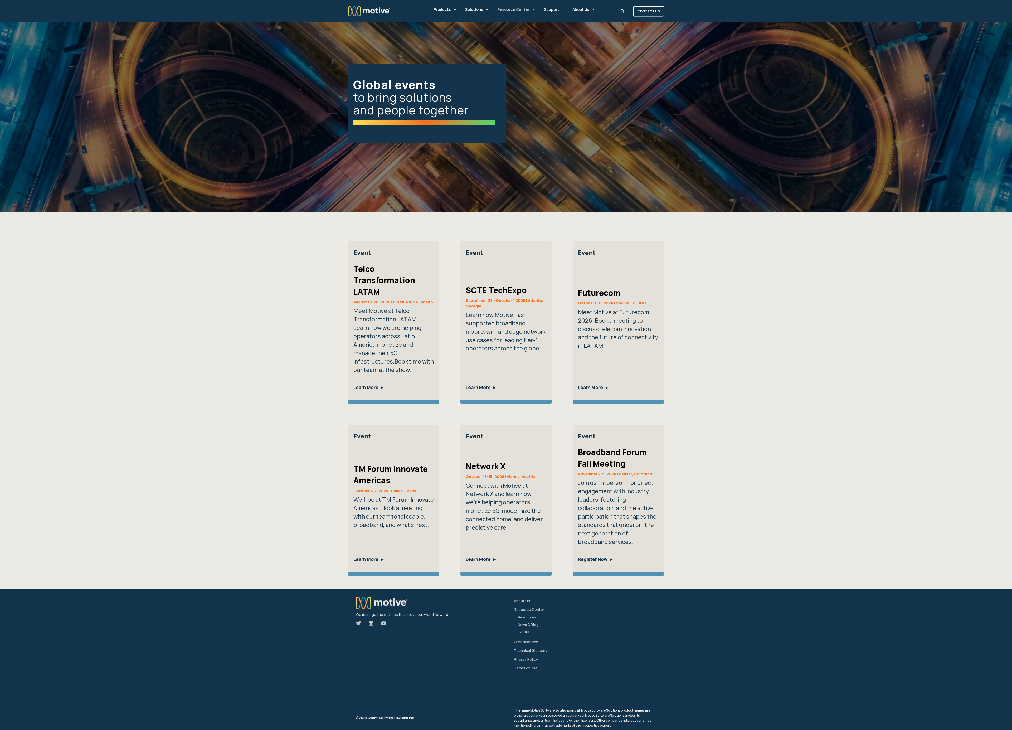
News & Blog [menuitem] (528, 624)
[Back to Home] (369, 11)
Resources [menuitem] (527, 617)
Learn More (365, 387)
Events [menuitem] (523, 631)
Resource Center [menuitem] (529, 609)
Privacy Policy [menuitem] (526, 659)
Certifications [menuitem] (526, 641)
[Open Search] (623, 10)
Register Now (592, 559)
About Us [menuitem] (522, 600)
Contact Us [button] (648, 11)
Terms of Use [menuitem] (526, 667)
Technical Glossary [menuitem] (530, 650)
